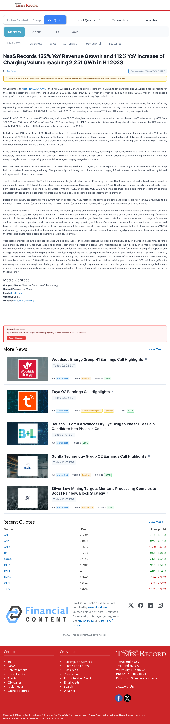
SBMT (110, 507)
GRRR (107, 475)
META (7, 565)
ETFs (55, 32)
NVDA (7, 577)
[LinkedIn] (150, 614)
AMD (7, 547)
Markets (14, 32)
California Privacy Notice (114, 715)
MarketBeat (62, 378)
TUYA (130, 411)
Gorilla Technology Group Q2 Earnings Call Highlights (101, 456)
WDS (107, 378)
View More (156, 349)
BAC (6, 553)
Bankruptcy (87, 507)
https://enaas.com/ (23, 300)
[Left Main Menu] (7, 5)
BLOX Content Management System (30, 718)
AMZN (7, 535)
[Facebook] (140, 614)
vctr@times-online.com (141, 678)
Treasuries (114, 43)
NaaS (25, 88)
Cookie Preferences (136, 715)
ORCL (7, 583)
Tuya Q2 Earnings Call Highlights (83, 392)
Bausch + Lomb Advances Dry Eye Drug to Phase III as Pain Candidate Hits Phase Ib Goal (103, 426)
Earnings (86, 378)
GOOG (8, 559)
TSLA (7, 589)
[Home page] (141, 653)
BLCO (85, 443)
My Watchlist (120, 20)
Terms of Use (80, 715)
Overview (36, 43)
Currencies (70, 43)
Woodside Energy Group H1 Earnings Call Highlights (99, 359)
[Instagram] (160, 614)
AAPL (7, 541)
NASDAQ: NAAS (37, 88)
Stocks (37, 32)
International (92, 43)
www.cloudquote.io (100, 607)
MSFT (7, 571)
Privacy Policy (86, 620)
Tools (74, 32)
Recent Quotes (85, 20)
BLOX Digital (57, 718)
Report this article (16, 338)
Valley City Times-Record (30, 715)
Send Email (16, 292)
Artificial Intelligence (92, 411)
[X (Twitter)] (131, 614)
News (52, 43)
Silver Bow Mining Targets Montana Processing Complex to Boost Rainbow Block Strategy (104, 490)
